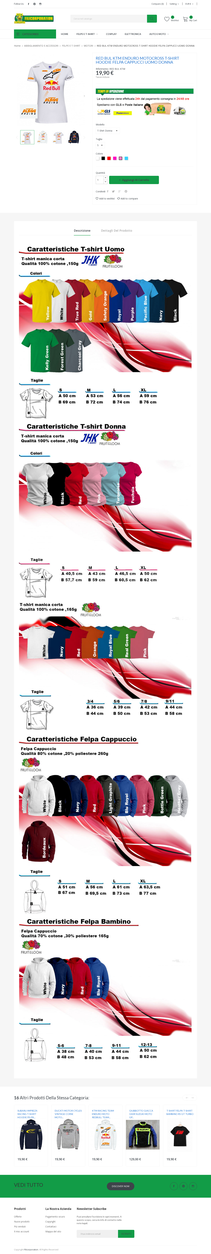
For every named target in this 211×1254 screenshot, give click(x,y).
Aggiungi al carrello (135, 180)
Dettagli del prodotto (116, 230)
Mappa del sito (53, 1231)
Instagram (40, 4)
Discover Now (120, 1186)
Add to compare (129, 198)
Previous (17, 137)
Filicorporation (31, 1249)
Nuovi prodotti (22, 1221)
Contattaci (50, 1226)
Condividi (108, 191)
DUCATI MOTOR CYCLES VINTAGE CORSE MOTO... (68, 1114)
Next (84, 137)
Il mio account (21, 1231)
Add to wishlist (107, 198)
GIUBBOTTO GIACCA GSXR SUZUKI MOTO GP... (141, 1114)
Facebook (28, 4)
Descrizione (82, 230)
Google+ (120, 191)
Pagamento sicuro (55, 1216)
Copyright (50, 1221)
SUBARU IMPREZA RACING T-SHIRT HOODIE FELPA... (27, 1114)
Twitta (113, 191)
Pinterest (34, 4)
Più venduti (20, 1226)
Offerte (18, 1216)
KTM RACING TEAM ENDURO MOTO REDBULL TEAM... (103, 1114)
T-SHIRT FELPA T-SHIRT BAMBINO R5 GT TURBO (180, 1112)
